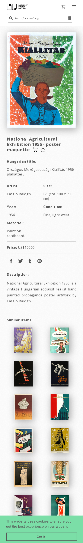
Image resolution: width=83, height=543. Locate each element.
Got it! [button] (42, 536)
